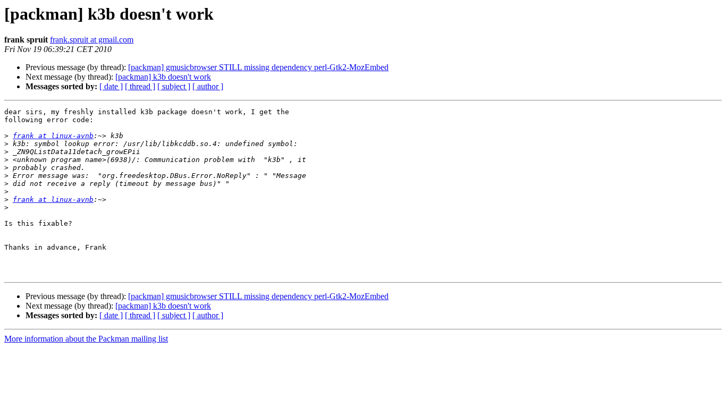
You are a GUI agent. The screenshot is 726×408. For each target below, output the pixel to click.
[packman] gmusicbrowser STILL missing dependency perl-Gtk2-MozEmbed (258, 67)
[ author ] (207, 86)
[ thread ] (140, 86)
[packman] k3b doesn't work (163, 76)
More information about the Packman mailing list (86, 338)
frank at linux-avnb (53, 136)
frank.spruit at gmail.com (91, 39)
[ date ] (111, 86)
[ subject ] (173, 86)
